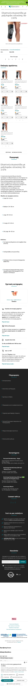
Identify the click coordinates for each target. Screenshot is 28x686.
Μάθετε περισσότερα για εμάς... (17, 520)
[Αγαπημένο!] (6, 94)
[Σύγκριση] (8, 94)
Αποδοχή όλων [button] (7, 680)
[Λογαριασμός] (22, 6)
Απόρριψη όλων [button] (20, 680)
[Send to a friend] (22, 59)
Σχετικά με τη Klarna (7, 397)
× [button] (26, 662)
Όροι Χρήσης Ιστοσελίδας (14, 625)
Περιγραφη (8, 152)
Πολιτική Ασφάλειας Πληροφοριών (14, 629)
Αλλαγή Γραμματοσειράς (7, 658)
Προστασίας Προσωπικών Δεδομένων (12, 568)
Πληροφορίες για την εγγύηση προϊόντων (12, 405)
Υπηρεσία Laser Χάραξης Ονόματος (11, 413)
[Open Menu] (1, 6)
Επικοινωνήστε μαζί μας (8, 439)
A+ (3, 656)
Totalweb (19, 642)
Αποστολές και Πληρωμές (8, 388)
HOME (2, 9)
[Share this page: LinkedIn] (15, 59)
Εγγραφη (23, 561)
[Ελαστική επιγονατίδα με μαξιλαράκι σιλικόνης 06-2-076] (14, 32)
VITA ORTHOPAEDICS (14, 49)
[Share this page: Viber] (19, 59)
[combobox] (24, 662)
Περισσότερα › (6, 322)
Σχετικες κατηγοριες (17, 152)
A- (1, 656)
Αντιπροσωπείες (6, 380)
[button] (14, 683)
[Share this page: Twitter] (8, 59)
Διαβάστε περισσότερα (19, 671)
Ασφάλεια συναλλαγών (14, 627)
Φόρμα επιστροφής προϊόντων (10, 430)
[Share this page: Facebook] (5, 59)
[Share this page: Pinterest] (12, 59)
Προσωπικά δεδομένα (14, 624)
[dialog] (14, 673)
